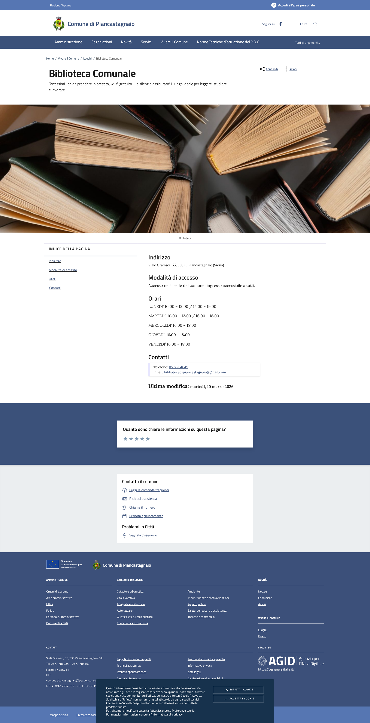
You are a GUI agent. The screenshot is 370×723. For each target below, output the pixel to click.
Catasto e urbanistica (130, 591)
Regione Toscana (60, 5)
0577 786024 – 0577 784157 (70, 663)
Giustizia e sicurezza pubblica (135, 616)
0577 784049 (178, 367)
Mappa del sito (59, 715)
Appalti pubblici (197, 604)
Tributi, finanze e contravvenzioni (208, 598)
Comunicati (265, 598)
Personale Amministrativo (62, 616)
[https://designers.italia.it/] (291, 661)
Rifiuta (241, 689)
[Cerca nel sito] (315, 23)
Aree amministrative (59, 598)
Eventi (262, 636)
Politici (50, 610)
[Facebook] (279, 24)
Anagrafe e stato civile (131, 604)
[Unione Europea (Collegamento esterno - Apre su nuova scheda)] (65, 565)
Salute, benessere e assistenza (207, 610)
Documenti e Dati (57, 623)
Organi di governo (57, 591)
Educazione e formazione (132, 623)
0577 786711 (60, 669)
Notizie (262, 591)
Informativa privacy (200, 665)
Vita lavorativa (126, 598)
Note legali (194, 671)
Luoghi (87, 58)
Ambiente (194, 591)
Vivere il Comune (68, 58)
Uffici (49, 604)
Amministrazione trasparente (206, 659)
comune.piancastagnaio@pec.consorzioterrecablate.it (79, 680)
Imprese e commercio (201, 616)
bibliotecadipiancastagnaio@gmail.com (195, 372)
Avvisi (262, 604)
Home (50, 58)
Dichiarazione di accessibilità (205, 678)
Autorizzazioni (125, 610)
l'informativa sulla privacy (166, 714)
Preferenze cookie (183, 710)
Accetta (242, 698)
